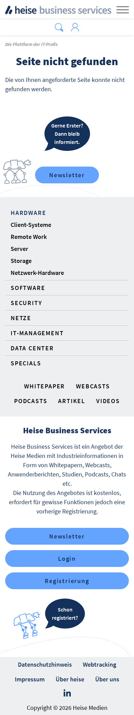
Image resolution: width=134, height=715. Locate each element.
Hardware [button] (28, 213)
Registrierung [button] (67, 581)
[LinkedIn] (67, 693)
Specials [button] (26, 363)
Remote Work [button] (29, 237)
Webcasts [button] (93, 386)
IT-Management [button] (37, 333)
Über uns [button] (107, 679)
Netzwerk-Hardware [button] (37, 273)
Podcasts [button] (30, 401)
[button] (59, 27)
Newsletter (67, 175)
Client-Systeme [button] (31, 225)
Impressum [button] (30, 679)
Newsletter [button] (67, 536)
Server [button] (19, 249)
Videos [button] (108, 401)
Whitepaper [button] (44, 386)
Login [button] (67, 558)
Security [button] (26, 303)
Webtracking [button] (99, 664)
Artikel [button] (71, 401)
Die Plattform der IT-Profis (31, 44)
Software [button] (28, 288)
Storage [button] (21, 261)
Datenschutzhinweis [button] (45, 664)
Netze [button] (21, 318)
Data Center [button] (32, 348)
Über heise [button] (70, 679)
